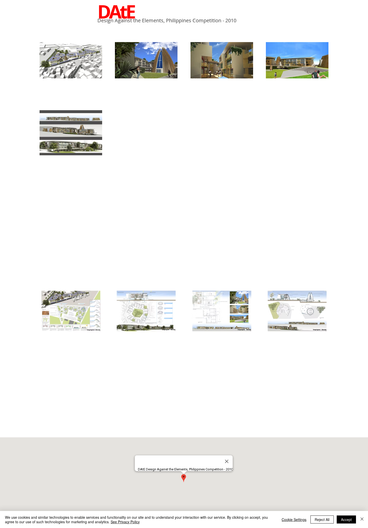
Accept (346, 519)
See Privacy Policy (125, 521)
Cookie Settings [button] (294, 519)
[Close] (362, 519)
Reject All (322, 519)
